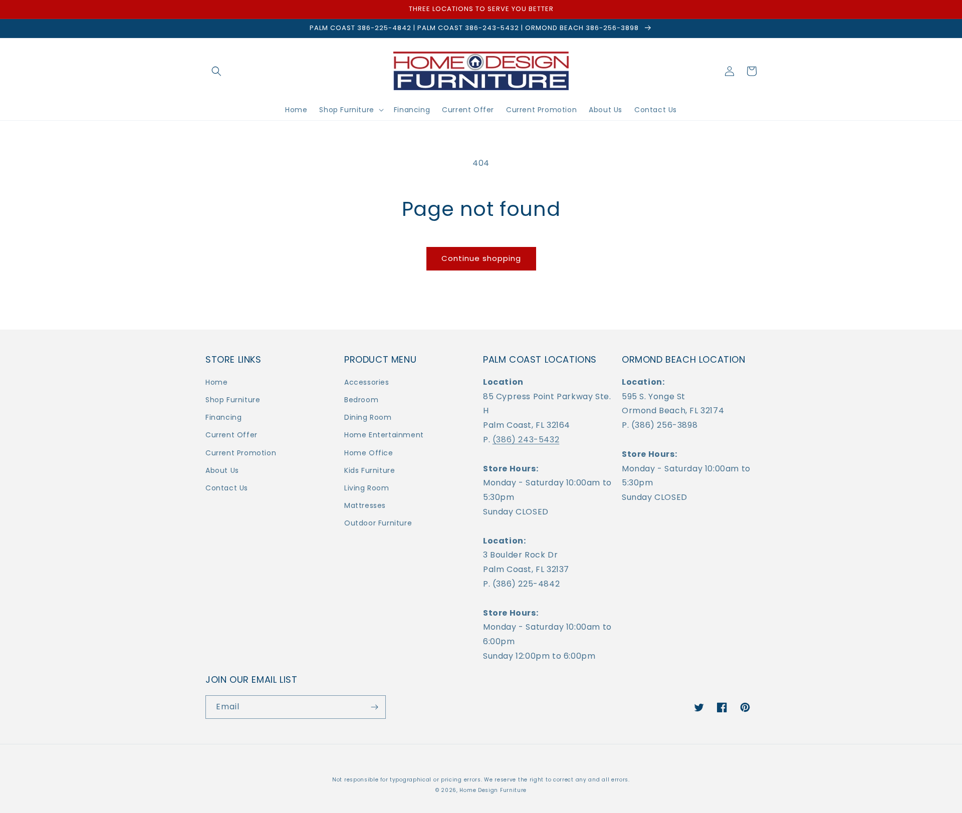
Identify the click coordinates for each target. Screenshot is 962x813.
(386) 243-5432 (526, 439)
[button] (216, 71)
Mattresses (365, 505)
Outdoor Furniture (378, 523)
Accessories (366, 382)
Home (216, 382)
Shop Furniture (232, 400)
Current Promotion (240, 453)
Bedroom (361, 400)
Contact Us (226, 488)
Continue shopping (481, 258)
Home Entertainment (384, 435)
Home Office (368, 453)
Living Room (366, 488)
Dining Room (368, 417)
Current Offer (231, 435)
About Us (222, 470)
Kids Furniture (369, 470)
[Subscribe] (374, 707)
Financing (223, 417)
